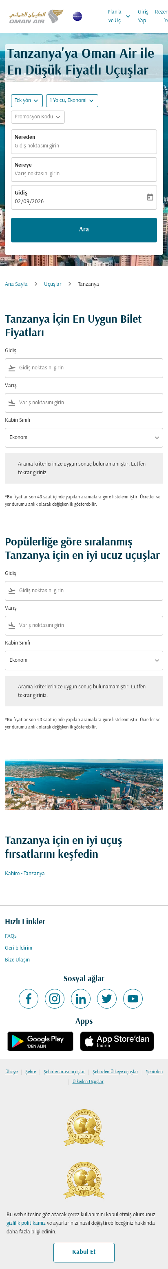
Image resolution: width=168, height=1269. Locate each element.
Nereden (25, 137)
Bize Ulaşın (17, 960)
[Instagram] (54, 999)
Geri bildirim (18, 948)
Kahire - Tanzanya (25, 874)
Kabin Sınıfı (17, 420)
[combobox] (89, 368)
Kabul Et (84, 1252)
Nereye (23, 165)
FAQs (11, 936)
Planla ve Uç (120, 16)
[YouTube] (133, 999)
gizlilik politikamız (26, 1223)
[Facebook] (28, 999)
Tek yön (23, 100)
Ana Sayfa (16, 284)
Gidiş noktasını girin (37, 146)
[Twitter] (107, 999)
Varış (11, 385)
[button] (72, 100)
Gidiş (21, 193)
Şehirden (154, 1072)
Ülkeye (11, 1072)
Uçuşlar (53, 284)
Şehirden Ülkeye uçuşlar (115, 1072)
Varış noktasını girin (37, 174)
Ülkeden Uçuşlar (88, 1081)
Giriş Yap (143, 16)
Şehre (30, 1072)
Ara (84, 229)
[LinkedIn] (81, 999)
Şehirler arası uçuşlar (64, 1072)
